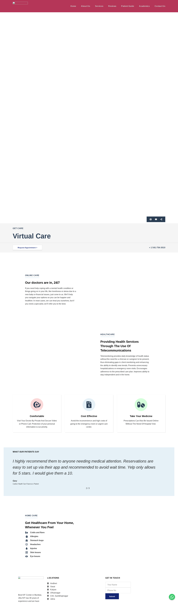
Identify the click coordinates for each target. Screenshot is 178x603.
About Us (85, 6)
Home (73, 6)
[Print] (151, 219)
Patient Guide (127, 6)
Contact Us (160, 6)
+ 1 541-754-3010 (157, 248)
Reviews (112, 6)
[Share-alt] (161, 219)
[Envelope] (156, 219)
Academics (144, 6)
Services (99, 6)
